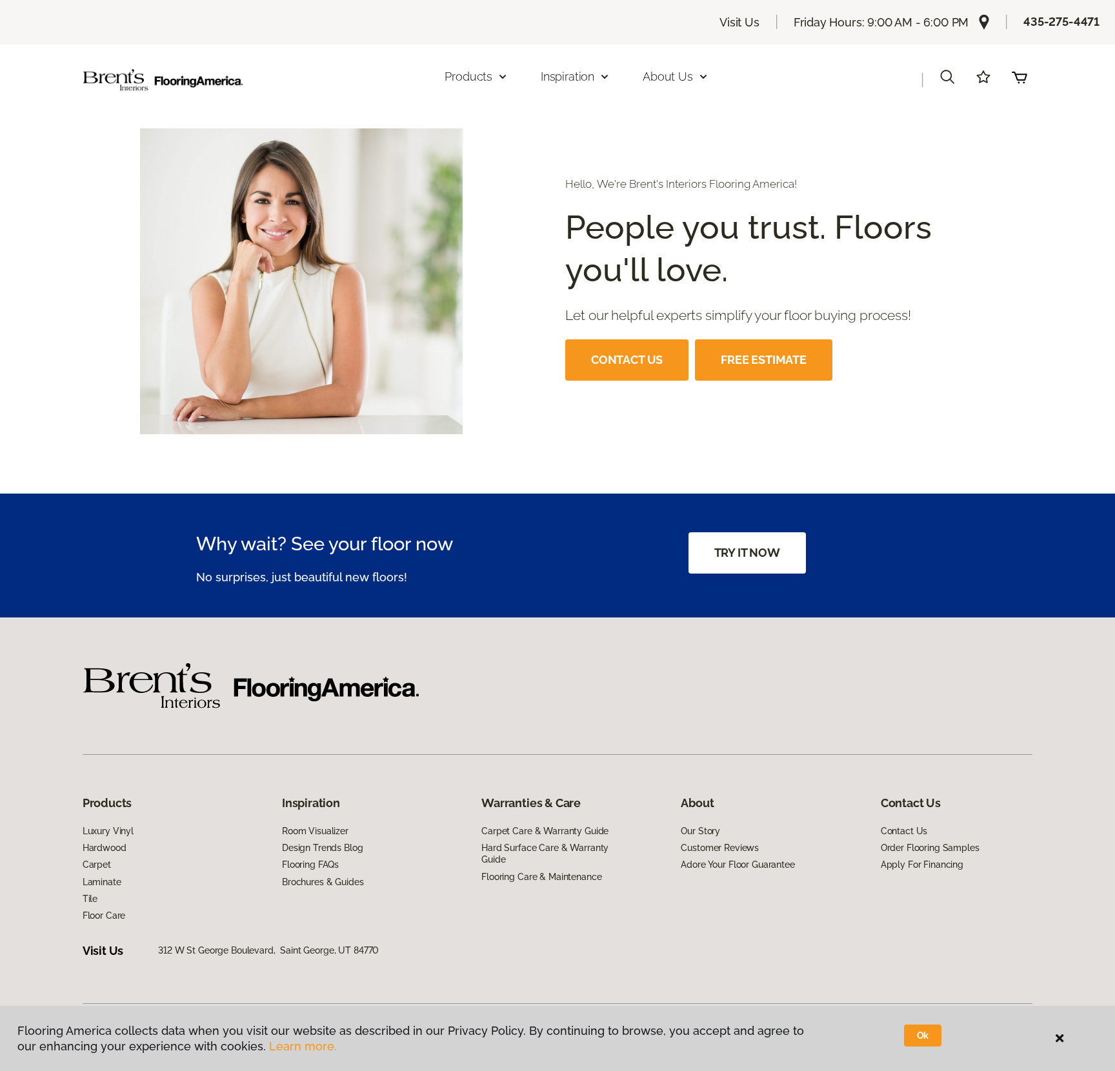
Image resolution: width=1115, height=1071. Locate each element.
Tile (90, 899)
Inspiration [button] (567, 76)
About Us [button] (668, 76)
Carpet (97, 864)
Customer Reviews (720, 848)
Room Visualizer (315, 831)
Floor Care (104, 915)
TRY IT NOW (747, 552)
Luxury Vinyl (108, 831)
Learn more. (303, 1046)
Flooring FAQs (310, 864)
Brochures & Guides (322, 882)
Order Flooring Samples (930, 848)
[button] (947, 77)
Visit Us (739, 22)
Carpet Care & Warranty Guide (544, 831)
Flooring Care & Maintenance (541, 877)
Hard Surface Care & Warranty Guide (544, 854)
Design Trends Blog (322, 848)
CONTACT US (627, 359)
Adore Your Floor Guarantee (737, 864)
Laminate (102, 882)
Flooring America (182, 142)
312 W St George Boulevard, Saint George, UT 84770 (268, 950)
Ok (923, 1035)
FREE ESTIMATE (764, 359)
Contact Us (904, 831)
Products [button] (468, 76)
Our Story (700, 831)
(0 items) (1019, 77)
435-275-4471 (1061, 21)
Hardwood (104, 848)
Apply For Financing (922, 864)
